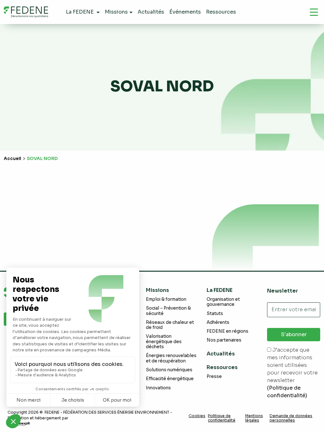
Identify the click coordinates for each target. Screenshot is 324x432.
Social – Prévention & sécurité (168, 310)
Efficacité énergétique (170, 378)
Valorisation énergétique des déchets (164, 341)
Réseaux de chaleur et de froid (170, 325)
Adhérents (218, 322)
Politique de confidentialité (221, 418)
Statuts (215, 313)
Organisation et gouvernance (223, 302)
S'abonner (294, 334)
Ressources (222, 367)
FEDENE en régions (227, 331)
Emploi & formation (166, 299)
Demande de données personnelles (291, 418)
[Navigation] (314, 12)
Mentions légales (254, 418)
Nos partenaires (224, 340)
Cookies (197, 416)
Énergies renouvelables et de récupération (171, 358)
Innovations (158, 388)
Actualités (221, 353)
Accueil (12, 158)
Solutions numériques (169, 370)
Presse (214, 376)
